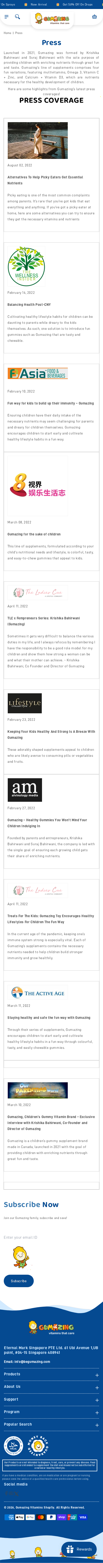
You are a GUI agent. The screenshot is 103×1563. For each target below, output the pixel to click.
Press (18, 32)
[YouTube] (11, 1493)
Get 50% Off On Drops (75, 4)
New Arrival (36, 4)
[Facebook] (6, 1493)
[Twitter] (16, 1494)
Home (7, 32)
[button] (6, 16)
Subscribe (18, 1281)
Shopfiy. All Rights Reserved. (64, 1507)
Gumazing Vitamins (30, 1507)
